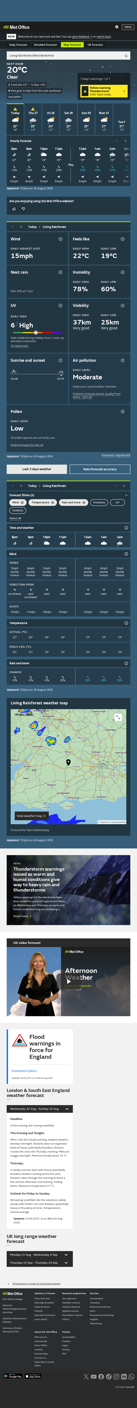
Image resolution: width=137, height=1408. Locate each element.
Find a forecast (42, 1298)
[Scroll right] (125, 141)
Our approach (69, 1298)
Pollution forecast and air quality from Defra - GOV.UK (96, 395)
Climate (38, 1311)
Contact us (40, 1357)
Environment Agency (24, 1070)
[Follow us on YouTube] (94, 1376)
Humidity (99, 502)
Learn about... (41, 1319)
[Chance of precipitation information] (60, 272)
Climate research (71, 1306)
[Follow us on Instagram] (116, 1376)
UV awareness (20, 346)
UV (117, 502)
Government (96, 1298)
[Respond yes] (14, 208)
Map (72, 45)
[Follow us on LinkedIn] (124, 1376)
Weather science (71, 1302)
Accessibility (68, 1337)
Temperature (39, 503)
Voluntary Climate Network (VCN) (12, 1330)
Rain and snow (70, 503)
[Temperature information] (126, 623)
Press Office (40, 1345)
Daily (18, 45)
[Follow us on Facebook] (101, 1376)
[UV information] (60, 306)
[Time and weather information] (126, 528)
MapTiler (104, 822)
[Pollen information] (122, 412)
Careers (38, 1349)
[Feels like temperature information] (122, 239)
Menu (128, 27)
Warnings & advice (44, 1302)
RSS (64, 1353)
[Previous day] (12, 226)
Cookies (66, 1341)
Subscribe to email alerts (44, 1364)
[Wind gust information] (60, 239)
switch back (104, 36)
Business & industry (100, 1306)
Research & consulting (102, 1315)
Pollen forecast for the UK (27, 445)
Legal (65, 1345)
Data (92, 1311)
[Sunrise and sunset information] (60, 360)
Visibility (17, 510)
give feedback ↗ (82, 36)
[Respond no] (23, 208)
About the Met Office (45, 1332)
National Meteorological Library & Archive (15, 1309)
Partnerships (41, 1353)
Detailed (45, 45)
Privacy (66, 1349)
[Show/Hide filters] (126, 495)
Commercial (40, 1341)
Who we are (40, 1337)
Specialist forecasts (44, 1315)
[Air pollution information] (122, 360)
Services (94, 1293)
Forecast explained (116, 455)
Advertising (96, 1323)
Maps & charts (42, 1306)
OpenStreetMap (118, 822)
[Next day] (21, 226)
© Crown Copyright (125, 1387)
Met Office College (13, 1299)
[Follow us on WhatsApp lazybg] (131, 1376)
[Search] (124, 56)
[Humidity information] (122, 272)
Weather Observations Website (15, 1320)
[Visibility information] (122, 306)
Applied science (70, 1311)
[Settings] (117, 27)
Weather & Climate (44, 1293)
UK (95, 45)
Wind (14, 503)
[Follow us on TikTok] (109, 1376)
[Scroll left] (117, 141)
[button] (68, 763)
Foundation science (72, 1315)
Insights (94, 1319)
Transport (95, 1302)
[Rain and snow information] (126, 663)
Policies (66, 1332)
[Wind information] (126, 554)
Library (65, 1319)
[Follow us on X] (86, 1376)
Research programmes (74, 1293)
